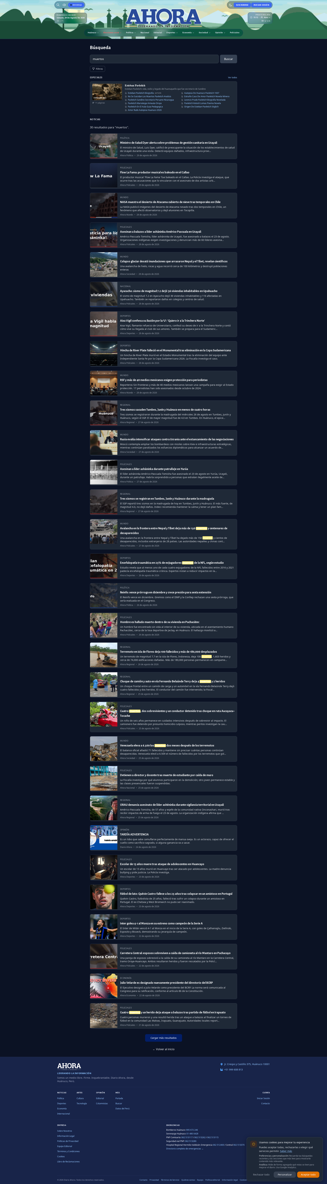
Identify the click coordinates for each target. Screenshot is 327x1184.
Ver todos (232, 77)
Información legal (230, 1180)
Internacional (63, 1113)
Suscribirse (242, 5)
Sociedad (203, 33)
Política (129, 33)
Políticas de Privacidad (67, 1141)
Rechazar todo (261, 1174)
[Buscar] (58, 5)
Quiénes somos (188, 1180)
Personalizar (285, 1174)
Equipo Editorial (64, 1146)
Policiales (234, 33)
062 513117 (187, 1137)
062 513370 (239, 1144)
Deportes (170, 33)
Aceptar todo (308, 1174)
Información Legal (65, 1136)
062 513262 (200, 1137)
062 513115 (213, 1137)
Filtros (99, 68)
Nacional (145, 33)
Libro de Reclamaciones (68, 1161)
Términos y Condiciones (68, 1151)
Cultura (80, 1098)
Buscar (228, 59)
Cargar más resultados (164, 1037)
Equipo (200, 1180)
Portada (119, 1098)
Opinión (219, 33)
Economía (187, 33)
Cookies (61, 1156)
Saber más (286, 1151)
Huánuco (92, 33)
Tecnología (82, 1103)
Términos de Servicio (170, 1180)
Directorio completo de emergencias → (185, 1148)
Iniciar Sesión (261, 5)
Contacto (265, 1103)
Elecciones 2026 (111, 33)
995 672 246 (192, 1129)
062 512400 (218, 1144)
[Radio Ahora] (64, 5)
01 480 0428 (192, 1133)
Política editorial (212, 1180)
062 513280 (190, 1141)
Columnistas (102, 1103)
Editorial (158, 33)
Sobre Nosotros (64, 1130)
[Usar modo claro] (230, 5)
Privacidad (154, 1180)
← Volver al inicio (164, 1049)
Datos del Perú (122, 1108)
